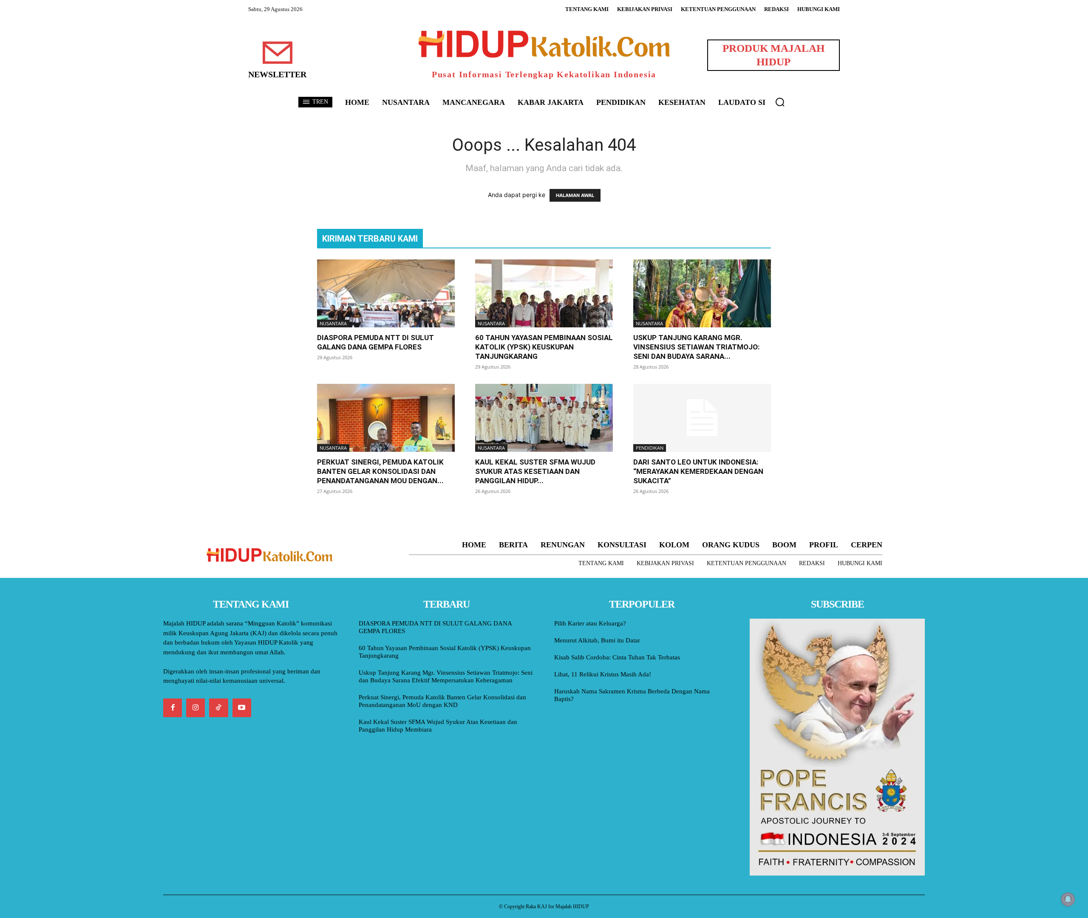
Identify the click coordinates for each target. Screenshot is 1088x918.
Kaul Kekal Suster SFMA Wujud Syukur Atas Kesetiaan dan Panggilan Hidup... (535, 471)
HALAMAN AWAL (575, 195)
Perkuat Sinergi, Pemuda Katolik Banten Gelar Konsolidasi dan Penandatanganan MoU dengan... (380, 471)
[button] (780, 102)
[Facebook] (172, 707)
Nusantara (333, 323)
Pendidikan (649, 448)
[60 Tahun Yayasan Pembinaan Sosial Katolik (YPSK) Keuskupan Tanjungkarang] (544, 293)
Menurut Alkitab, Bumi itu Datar (597, 640)
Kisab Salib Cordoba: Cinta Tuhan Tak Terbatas (617, 657)
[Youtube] (241, 707)
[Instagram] (195, 707)
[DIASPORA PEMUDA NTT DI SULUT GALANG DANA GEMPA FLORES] (386, 293)
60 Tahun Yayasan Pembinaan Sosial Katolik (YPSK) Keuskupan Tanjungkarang (544, 346)
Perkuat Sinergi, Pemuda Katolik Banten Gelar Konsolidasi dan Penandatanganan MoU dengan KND (442, 701)
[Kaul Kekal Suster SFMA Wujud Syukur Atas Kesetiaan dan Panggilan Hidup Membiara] (544, 418)
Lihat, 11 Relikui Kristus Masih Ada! (602, 674)
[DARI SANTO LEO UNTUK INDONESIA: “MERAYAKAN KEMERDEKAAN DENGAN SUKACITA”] (702, 418)
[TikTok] (218, 707)
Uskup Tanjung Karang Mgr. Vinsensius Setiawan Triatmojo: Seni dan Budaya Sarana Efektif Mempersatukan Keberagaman (446, 676)
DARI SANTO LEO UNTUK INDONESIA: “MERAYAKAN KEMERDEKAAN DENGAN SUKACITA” (698, 471)
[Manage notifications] (1068, 899)
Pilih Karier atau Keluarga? (590, 623)
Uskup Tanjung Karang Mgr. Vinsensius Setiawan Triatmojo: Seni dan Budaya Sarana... (696, 346)
